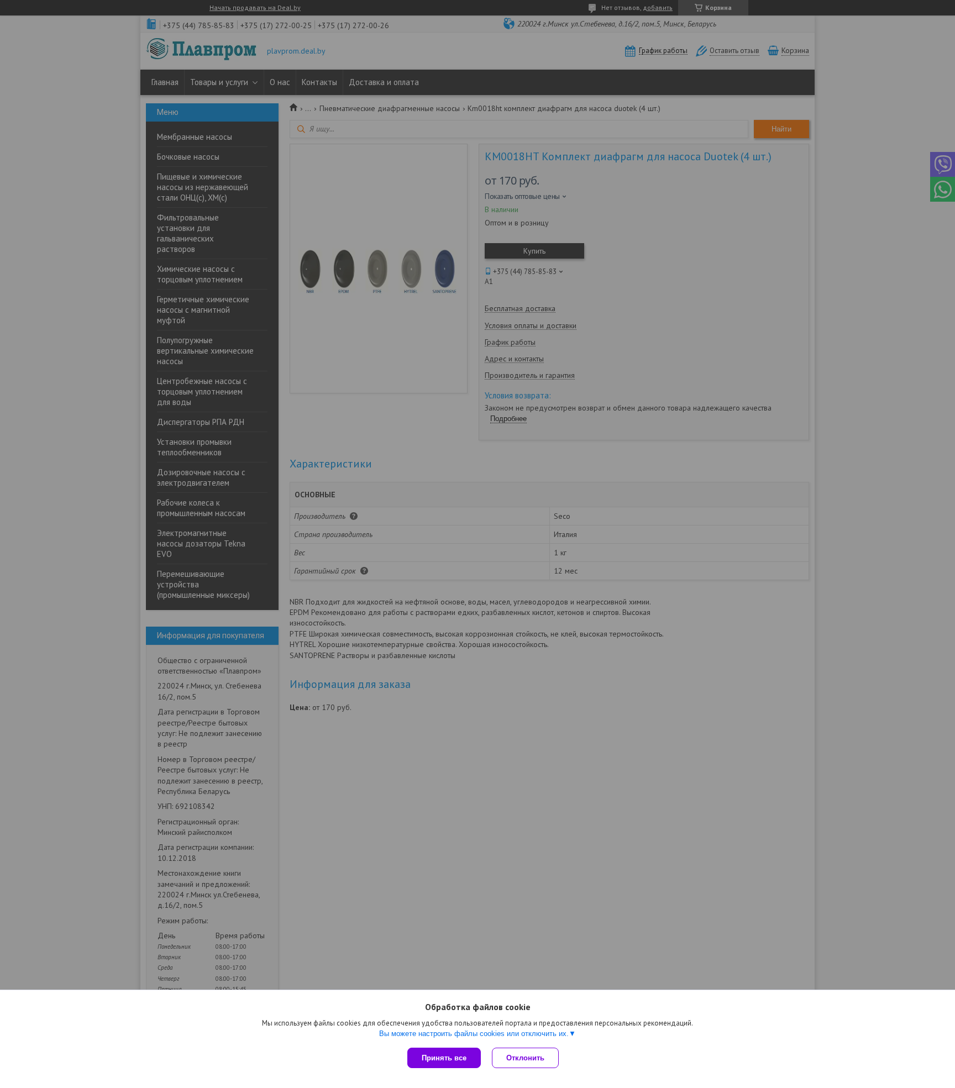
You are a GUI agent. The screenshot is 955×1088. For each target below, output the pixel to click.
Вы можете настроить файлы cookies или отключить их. (474, 1033)
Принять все (444, 1058)
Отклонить (525, 1058)
